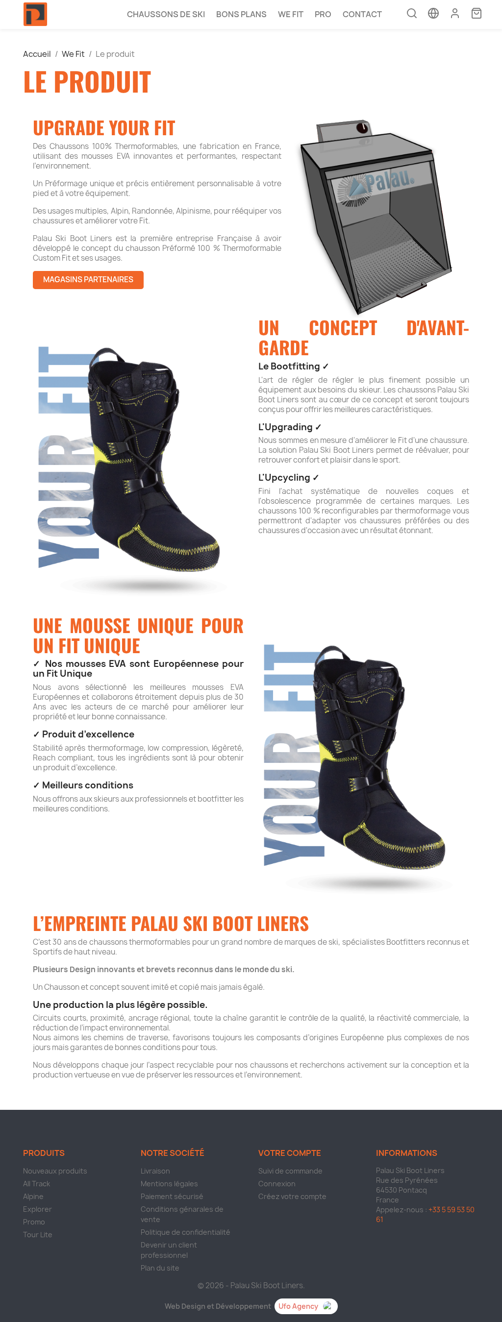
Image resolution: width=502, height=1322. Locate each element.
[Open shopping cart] (476, 14)
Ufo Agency (298, 1306)
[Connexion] (455, 13)
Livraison (155, 1170)
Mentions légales (169, 1183)
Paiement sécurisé (172, 1196)
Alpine (33, 1196)
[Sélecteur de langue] (433, 14)
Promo (34, 1221)
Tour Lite (37, 1234)
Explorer (37, 1209)
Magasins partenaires (88, 279)
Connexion (277, 1183)
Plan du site (160, 1268)
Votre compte (289, 1153)
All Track (36, 1183)
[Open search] (412, 14)
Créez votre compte (292, 1196)
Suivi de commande (290, 1170)
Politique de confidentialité (185, 1232)
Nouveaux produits (55, 1170)
